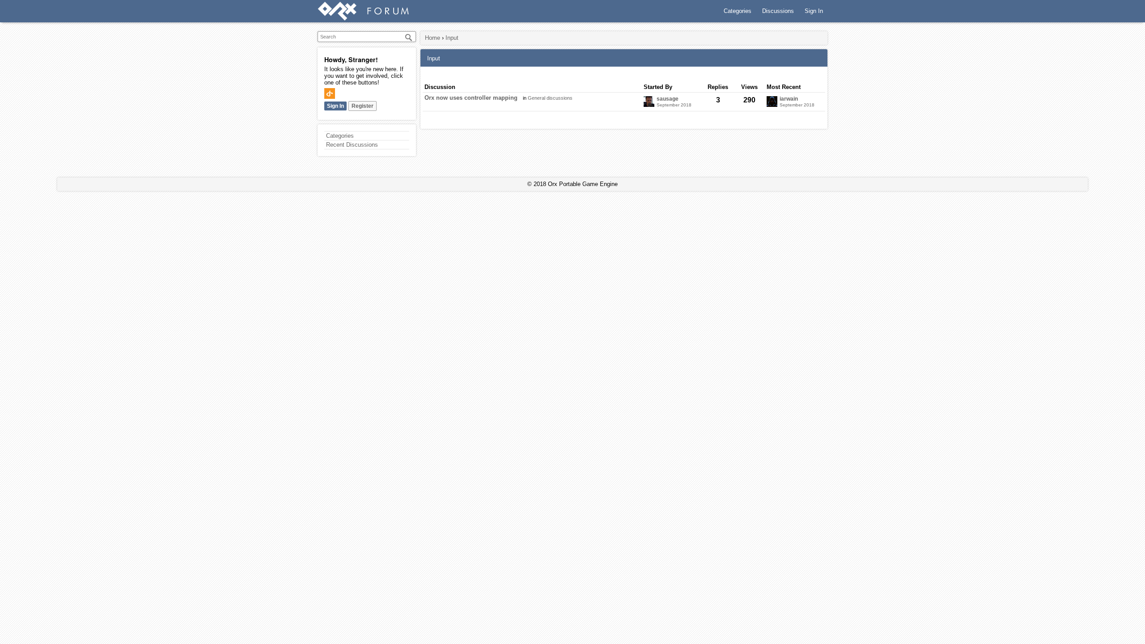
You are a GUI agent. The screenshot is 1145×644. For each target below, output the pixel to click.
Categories (737, 11)
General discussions (550, 98)
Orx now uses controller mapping (470, 97)
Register (362, 106)
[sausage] (649, 101)
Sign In (814, 11)
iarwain (789, 99)
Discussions (778, 11)
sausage (668, 99)
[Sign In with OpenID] (329, 93)
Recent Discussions (352, 144)
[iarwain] (772, 101)
